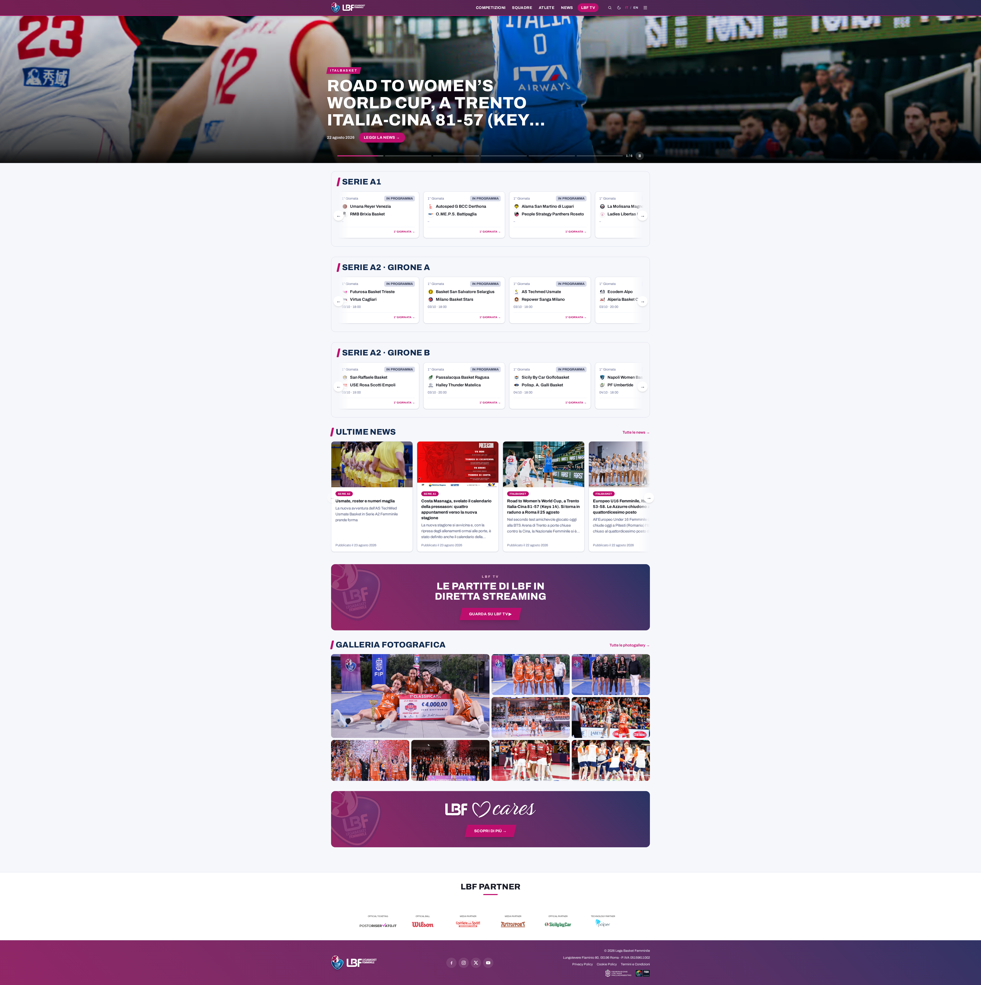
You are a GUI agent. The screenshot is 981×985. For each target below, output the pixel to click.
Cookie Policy (607, 964)
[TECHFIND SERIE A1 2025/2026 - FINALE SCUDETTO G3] (531, 717)
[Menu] (645, 7)
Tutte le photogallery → (630, 645)
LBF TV (588, 8)
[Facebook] (451, 963)
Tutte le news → (636, 432)
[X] (476, 963)
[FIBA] (642, 973)
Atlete (546, 8)
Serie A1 (361, 182)
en (635, 7)
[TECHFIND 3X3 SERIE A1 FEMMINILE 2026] (410, 696)
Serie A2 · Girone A (386, 267)
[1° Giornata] (378, 215)
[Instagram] (464, 963)
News (567, 8)
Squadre (522, 8)
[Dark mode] (619, 7)
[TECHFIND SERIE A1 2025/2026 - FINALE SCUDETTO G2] (531, 760)
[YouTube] (488, 963)
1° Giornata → (404, 231)
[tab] (360, 156)
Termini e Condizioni (635, 964)
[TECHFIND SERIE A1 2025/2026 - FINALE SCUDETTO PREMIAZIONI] (370, 760)
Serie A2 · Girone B (386, 353)
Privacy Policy (582, 964)
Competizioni (490, 8)
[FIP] (618, 973)
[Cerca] (610, 8)
